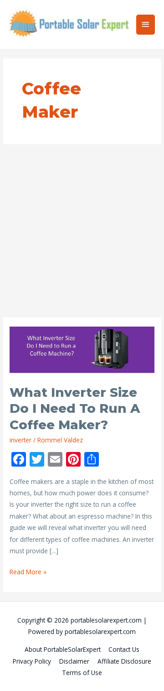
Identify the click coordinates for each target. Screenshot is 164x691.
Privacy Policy (32, 661)
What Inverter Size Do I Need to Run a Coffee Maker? (75, 408)
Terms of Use (82, 672)
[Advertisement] (82, 231)
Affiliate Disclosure (124, 661)
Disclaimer (74, 661)
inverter (20, 440)
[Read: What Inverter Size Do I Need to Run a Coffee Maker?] (82, 350)
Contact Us (123, 649)
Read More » (28, 572)
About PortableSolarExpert (63, 649)
